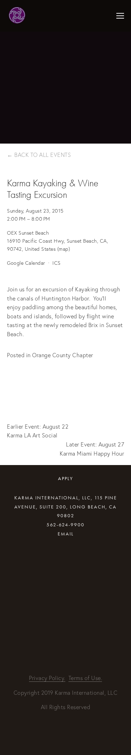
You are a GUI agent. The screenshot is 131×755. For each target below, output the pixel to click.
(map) (63, 249)
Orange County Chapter (62, 355)
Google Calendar (26, 263)
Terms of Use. (85, 677)
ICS (56, 263)
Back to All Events (42, 154)
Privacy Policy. (47, 677)
